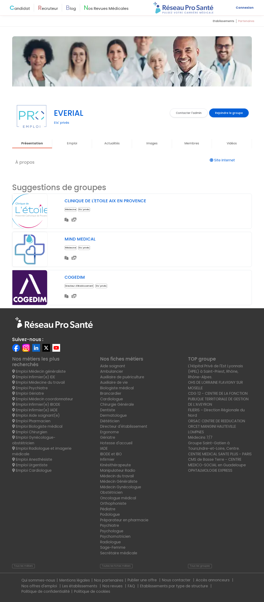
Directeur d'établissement (79, 285)
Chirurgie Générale (117, 404)
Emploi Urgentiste (31, 465)
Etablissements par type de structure (174, 586)
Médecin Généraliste (118, 481)
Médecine (70, 209)
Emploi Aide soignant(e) (37, 415)
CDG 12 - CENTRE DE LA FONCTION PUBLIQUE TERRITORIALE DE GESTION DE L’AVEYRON (218, 399)
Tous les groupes (200, 565)
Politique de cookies (92, 591)
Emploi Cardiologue (33, 470)
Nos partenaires (108, 580)
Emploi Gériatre (29, 393)
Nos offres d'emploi (39, 586)
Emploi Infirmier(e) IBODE (37, 404)
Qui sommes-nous (38, 580)
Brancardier (110, 393)
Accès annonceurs (213, 580)
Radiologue (110, 542)
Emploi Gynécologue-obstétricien (33, 440)
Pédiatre (107, 509)
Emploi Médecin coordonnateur (44, 399)
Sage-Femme (112, 547)
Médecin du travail (117, 476)
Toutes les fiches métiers (116, 565)
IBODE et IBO (111, 454)
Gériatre (107, 437)
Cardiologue (111, 399)
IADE (104, 448)
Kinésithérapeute (115, 465)
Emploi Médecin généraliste (40, 371)
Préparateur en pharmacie (124, 520)
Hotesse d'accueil (116, 443)
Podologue (110, 514)
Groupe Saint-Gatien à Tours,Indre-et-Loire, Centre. (214, 445)
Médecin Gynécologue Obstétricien (120, 489)
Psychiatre (109, 525)
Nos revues (112, 586)
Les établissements (80, 586)
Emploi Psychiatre (31, 388)
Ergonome (109, 432)
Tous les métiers (23, 565)
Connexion (245, 7)
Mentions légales (74, 580)
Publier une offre (143, 580)
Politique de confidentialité (45, 591)
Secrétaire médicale (118, 553)
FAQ (132, 586)
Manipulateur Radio (117, 470)
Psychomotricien (115, 536)
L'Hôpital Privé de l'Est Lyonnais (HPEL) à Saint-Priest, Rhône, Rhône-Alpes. (215, 371)
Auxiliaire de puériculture (122, 377)
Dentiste (107, 410)
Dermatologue (113, 415)
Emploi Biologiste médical (38, 426)
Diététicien (109, 421)
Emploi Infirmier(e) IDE (35, 377)
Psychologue (111, 531)
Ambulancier (111, 371)
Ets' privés (84, 209)
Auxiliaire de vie (114, 382)
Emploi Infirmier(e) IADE (36, 410)
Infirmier (107, 459)
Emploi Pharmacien (32, 421)
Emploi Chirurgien (31, 432)
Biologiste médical (117, 388)
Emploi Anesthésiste (33, 459)
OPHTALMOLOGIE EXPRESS (210, 470)
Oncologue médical (118, 498)
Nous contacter (177, 580)
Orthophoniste (113, 503)
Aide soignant (112, 366)
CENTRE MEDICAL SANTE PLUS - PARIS (220, 454)
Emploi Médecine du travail (40, 382)
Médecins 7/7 (200, 437)
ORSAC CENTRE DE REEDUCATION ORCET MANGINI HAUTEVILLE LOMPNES (216, 426)
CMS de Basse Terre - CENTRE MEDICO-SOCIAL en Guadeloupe (217, 462)
